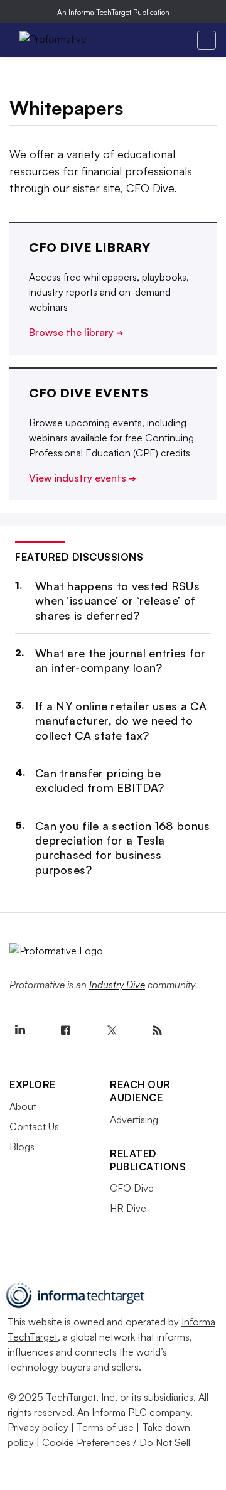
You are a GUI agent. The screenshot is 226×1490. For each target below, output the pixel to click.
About (22, 1106)
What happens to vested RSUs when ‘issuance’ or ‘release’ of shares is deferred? (117, 600)
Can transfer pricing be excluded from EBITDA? (99, 780)
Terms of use (105, 1427)
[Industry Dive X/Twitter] (111, 1030)
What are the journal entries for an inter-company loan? (120, 660)
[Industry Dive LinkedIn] (19, 1030)
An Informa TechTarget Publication (113, 12)
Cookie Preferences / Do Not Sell (116, 1442)
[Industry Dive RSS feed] (157, 1030)
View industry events (82, 478)
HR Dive (128, 1208)
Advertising (134, 1119)
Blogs (22, 1146)
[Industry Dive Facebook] (65, 1030)
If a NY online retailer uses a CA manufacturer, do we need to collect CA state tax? (121, 720)
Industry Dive (117, 984)
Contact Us (34, 1126)
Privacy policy (38, 1427)
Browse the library (76, 332)
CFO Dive (150, 188)
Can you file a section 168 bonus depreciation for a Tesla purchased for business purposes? (122, 848)
